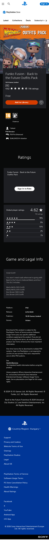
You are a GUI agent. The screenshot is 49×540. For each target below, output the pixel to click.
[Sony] (43, 539)
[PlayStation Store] (12, 12)
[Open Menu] (3, 4)
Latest (5, 20)
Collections (17, 20)
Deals (28, 20)
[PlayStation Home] (24, 3)
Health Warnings (12, 363)
